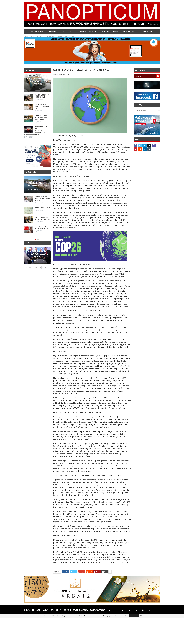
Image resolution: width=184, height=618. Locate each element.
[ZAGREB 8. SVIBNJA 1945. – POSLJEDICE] (28, 97)
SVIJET (71, 32)
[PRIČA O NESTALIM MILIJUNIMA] (28, 208)
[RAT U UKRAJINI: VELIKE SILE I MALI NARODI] (28, 122)
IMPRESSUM (36, 610)
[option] (37, 108)
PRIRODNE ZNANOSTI (88, 32)
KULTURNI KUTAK (130, 32)
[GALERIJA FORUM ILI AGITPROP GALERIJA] (28, 218)
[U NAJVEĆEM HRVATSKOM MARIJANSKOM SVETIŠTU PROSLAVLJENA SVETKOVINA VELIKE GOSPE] (28, 107)
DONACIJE (67, 610)
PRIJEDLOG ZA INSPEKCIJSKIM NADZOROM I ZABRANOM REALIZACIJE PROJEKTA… (35, 134)
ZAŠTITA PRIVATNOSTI (97, 610)
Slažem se (134, 616)
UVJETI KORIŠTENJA (80, 610)
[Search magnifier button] (158, 76)
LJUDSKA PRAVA (36, 32)
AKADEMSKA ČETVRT (110, 32)
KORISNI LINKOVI (56, 610)
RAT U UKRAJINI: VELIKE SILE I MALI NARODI (41, 121)
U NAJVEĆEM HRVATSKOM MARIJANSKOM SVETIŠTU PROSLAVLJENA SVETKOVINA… (35, 108)
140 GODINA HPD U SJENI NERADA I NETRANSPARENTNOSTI (37, 183)
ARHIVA (45, 610)
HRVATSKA (52, 32)
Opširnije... (143, 616)
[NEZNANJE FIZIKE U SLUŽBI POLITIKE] (28, 227)
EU (63, 32)
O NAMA (27, 610)
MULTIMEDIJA (147, 32)
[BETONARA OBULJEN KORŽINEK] (28, 199)
